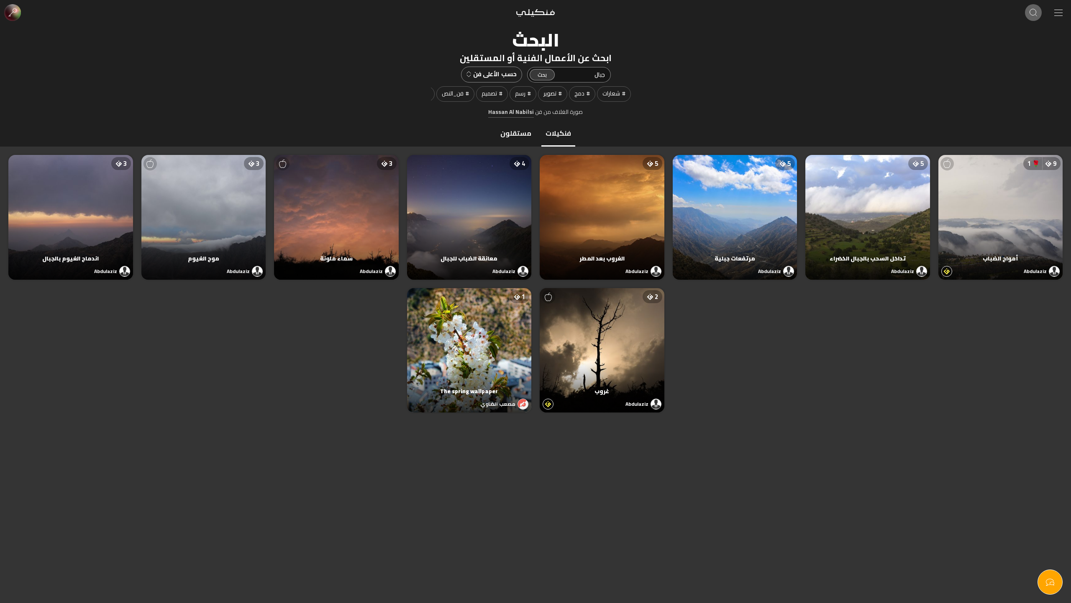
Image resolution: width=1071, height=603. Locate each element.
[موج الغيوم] (203, 209)
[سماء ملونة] (336, 209)
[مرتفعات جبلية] (735, 209)
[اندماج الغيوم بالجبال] (70, 209)
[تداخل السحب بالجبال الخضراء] (867, 209)
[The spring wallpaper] (469, 342)
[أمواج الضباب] (1000, 209)
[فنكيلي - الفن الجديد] (535, 12)
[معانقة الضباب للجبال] (469, 209)
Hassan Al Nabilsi (511, 112)
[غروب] (602, 342)
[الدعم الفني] (1050, 582)
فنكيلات (558, 133)
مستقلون (515, 133)
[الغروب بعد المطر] (602, 209)
